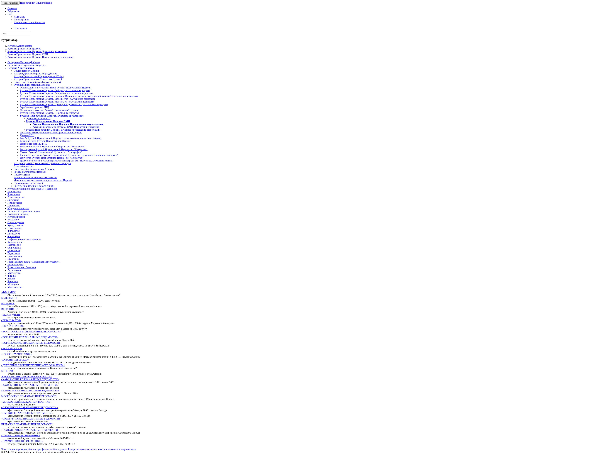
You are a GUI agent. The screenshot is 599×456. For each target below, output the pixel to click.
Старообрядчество (23, 166)
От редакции (20, 28)
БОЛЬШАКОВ (9, 298)
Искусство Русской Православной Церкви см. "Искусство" (51, 157)
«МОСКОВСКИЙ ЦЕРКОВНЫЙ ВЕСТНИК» (26, 401)
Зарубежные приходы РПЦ (34, 107)
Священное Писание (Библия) (23, 62)
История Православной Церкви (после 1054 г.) (38, 76)
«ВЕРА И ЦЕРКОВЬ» (13, 326)
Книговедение (15, 242)
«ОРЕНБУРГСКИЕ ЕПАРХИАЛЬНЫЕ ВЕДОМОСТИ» (31, 418)
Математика (13, 273)
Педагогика (13, 253)
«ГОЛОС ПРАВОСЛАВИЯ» (16, 354)
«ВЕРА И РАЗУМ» (11, 320)
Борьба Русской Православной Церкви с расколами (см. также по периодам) (60, 138)
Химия (11, 278)
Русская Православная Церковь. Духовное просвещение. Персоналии (63, 129)
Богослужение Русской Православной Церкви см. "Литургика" (54, 149)
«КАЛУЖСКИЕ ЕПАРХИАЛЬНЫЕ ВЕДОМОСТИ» (29, 385)
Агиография (14, 191)
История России (16, 216)
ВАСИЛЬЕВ (8, 303)
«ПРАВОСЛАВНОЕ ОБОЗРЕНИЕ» (20, 435)
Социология (14, 247)
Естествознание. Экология (21, 267)
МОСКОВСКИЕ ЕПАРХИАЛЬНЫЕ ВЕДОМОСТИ (29, 396)
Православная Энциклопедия (36, 2)
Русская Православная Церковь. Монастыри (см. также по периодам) (57, 101)
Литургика (13, 200)
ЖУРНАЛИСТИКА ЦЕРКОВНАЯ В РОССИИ (26, 376)
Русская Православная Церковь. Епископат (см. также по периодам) (56, 93)
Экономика (13, 259)
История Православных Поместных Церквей (38, 79)
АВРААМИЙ (8, 292)
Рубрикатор (13, 11)
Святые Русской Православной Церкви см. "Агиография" (51, 152)
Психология (13, 250)
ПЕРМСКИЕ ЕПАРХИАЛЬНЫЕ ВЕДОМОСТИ (27, 424)
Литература (13, 233)
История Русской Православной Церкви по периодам (42, 163)
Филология (13, 230)
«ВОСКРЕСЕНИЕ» (11, 348)
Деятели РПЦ (27, 135)
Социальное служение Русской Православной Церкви (49, 110)
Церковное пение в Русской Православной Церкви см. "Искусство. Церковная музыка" (66, 160)
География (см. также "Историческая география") (33, 261)
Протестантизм (22, 174)
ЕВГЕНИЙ (7, 371)
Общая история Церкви (26, 70)
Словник (12, 8)
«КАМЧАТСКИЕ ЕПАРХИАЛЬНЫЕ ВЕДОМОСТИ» (30, 390)
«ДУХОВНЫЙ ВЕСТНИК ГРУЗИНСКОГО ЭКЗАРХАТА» (33, 365)
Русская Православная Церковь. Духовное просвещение (37, 51)
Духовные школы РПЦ (38, 118)
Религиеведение (16, 197)
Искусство (13, 219)
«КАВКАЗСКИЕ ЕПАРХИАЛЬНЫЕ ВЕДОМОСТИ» (30, 379)
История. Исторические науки (23, 211)
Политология (14, 256)
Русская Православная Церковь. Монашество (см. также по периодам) (57, 99)
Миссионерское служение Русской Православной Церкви (51, 132)
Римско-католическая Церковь (30, 172)
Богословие (13, 194)
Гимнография (14, 202)
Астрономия (14, 270)
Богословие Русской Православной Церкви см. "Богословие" (52, 146)
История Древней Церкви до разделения (35, 73)
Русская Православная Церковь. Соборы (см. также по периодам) (55, 90)
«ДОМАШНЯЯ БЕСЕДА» (15, 359)
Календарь (19, 16)
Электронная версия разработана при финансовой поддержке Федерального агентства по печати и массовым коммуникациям (68, 449)
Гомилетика (13, 205)
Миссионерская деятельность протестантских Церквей (43, 180)
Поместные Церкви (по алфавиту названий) (37, 82)
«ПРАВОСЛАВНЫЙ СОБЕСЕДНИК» (22, 441)
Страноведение (15, 222)
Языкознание (14, 228)
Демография (14, 245)
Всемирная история (17, 214)
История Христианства (19, 45)
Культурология (15, 225)
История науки (15, 264)
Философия (13, 236)
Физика (11, 275)
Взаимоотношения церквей (28, 183)
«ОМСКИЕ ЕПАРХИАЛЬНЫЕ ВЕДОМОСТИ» (27, 413)
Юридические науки (18, 208)
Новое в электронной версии (29, 22)
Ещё (9, 14)
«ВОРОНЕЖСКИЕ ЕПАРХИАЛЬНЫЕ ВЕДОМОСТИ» (31, 342)
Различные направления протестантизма (35, 177)
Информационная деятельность (24, 239)
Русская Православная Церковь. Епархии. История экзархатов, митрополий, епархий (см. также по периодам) (79, 96)
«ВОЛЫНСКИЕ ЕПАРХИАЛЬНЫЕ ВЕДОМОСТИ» (29, 337)
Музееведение (15, 287)
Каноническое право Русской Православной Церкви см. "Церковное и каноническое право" (69, 155)
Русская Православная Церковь (24, 48)
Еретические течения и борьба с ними (34, 186)
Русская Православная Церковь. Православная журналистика (40, 57)
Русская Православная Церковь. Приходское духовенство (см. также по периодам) (64, 104)
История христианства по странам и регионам (32, 188)
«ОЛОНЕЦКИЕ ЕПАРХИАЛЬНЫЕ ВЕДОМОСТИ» (29, 407)
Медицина (13, 284)
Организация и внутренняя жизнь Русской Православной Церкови (55, 87)
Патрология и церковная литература (26, 65)
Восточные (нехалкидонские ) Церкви (34, 169)
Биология (12, 281)
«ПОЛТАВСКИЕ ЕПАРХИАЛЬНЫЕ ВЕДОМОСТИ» (30, 430)
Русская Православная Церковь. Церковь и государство (49, 113)
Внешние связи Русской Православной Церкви (45, 141)
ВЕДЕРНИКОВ (9, 309)
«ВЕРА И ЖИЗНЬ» (11, 314)
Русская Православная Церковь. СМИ (27, 54)
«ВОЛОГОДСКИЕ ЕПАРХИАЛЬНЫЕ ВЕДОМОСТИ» (31, 331)
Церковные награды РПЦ (33, 143)
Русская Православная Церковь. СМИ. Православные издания (65, 127)
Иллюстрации (21, 19)
